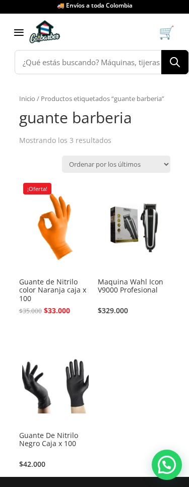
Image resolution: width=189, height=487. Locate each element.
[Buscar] (174, 62)
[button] (167, 465)
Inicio (27, 98)
